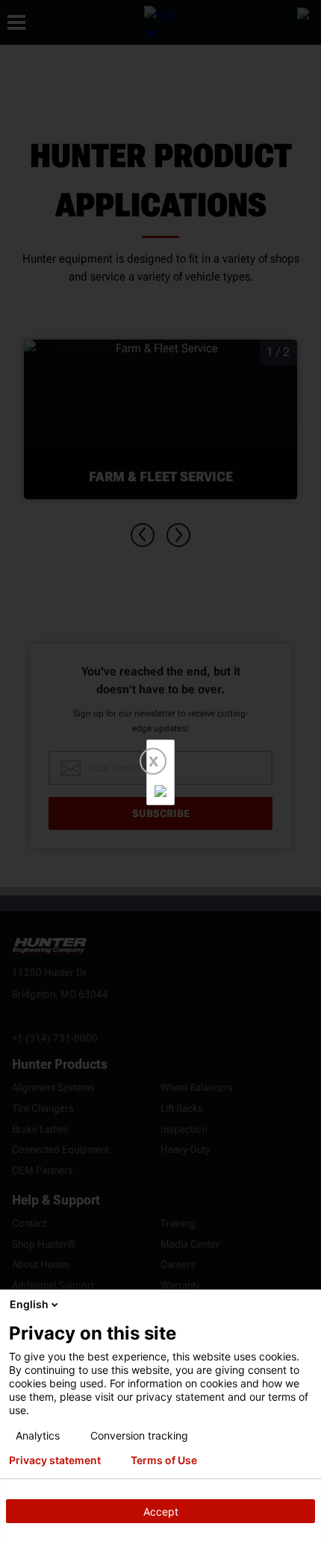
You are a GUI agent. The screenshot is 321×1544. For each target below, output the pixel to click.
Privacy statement (55, 1460)
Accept (160, 1511)
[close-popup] (306, 1304)
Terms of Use (164, 1460)
